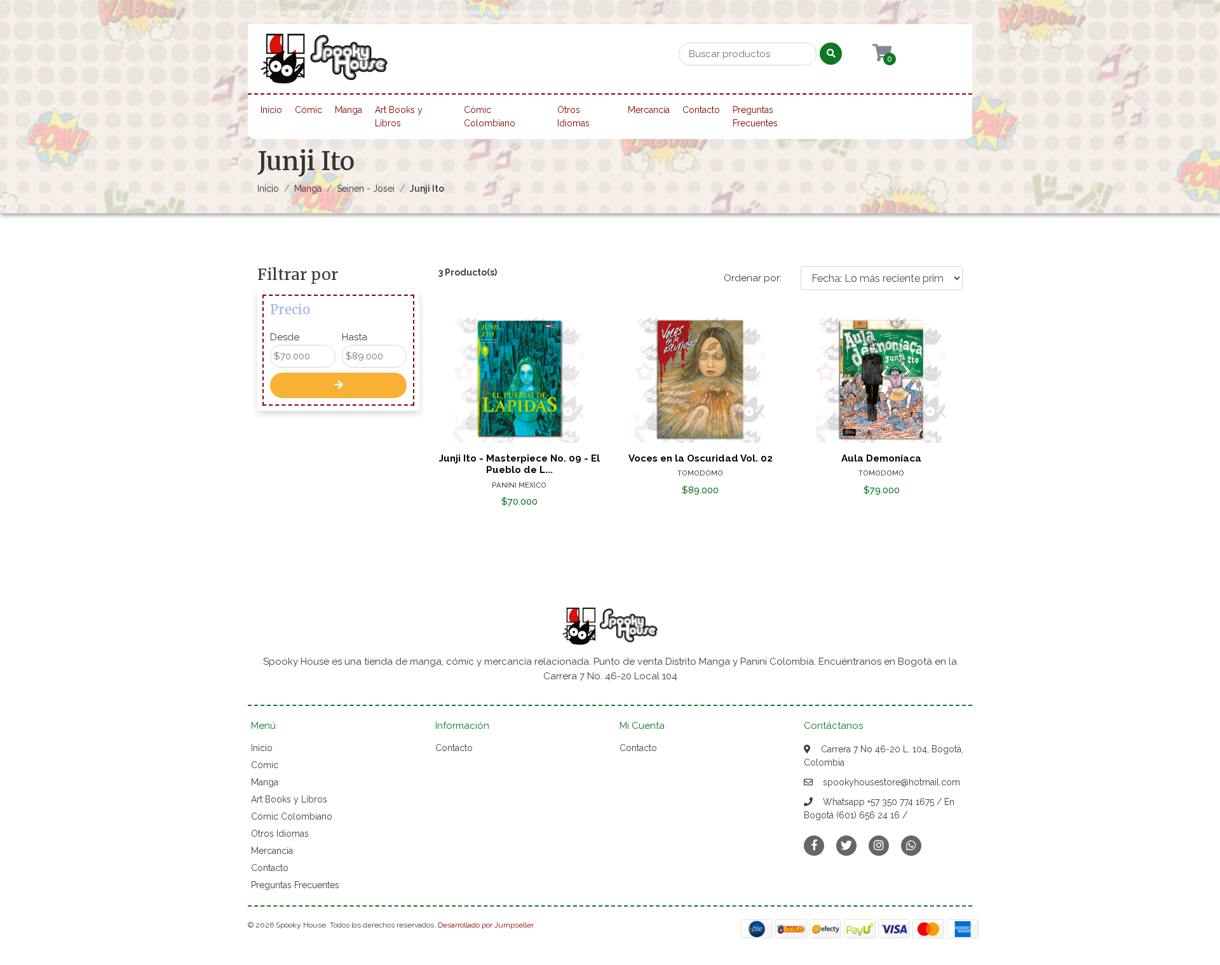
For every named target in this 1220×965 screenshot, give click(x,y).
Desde (284, 337)
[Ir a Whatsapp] (911, 845)
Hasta (354, 337)
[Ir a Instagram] (879, 845)
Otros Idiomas (573, 116)
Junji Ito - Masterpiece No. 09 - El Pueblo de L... (519, 464)
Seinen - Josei (366, 188)
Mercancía (649, 110)
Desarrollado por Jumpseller (485, 925)
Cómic (308, 110)
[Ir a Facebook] (814, 844)
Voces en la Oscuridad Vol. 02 (700, 458)
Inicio (271, 110)
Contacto (701, 110)
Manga (348, 110)
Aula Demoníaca (881, 458)
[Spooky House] (324, 63)
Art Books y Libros (399, 116)
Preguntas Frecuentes (755, 116)
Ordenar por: (753, 278)
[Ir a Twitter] (846, 845)
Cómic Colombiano (489, 116)
